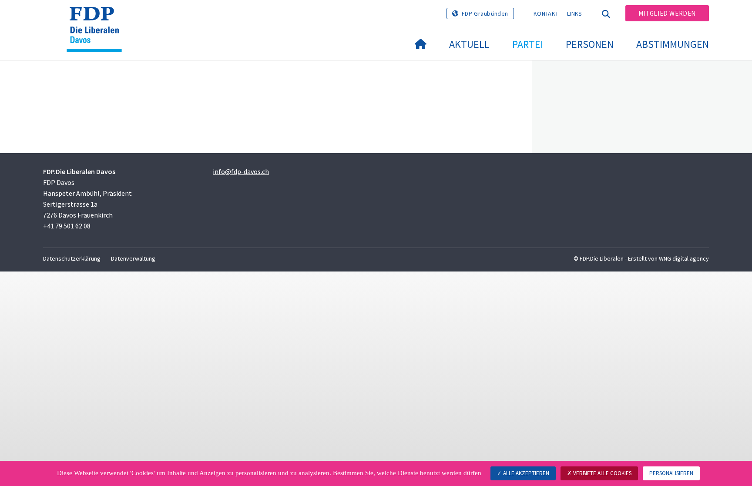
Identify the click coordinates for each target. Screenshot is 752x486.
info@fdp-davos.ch (241, 171)
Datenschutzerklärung (72, 258)
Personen (590, 44)
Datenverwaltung (133, 258)
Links (574, 13)
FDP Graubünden (485, 13)
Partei (527, 44)
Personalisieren (671, 473)
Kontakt (546, 13)
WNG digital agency (684, 258)
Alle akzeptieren (525, 473)
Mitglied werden (667, 13)
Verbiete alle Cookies (601, 473)
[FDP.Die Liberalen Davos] (97, 18)
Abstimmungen (672, 44)
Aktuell (469, 44)
